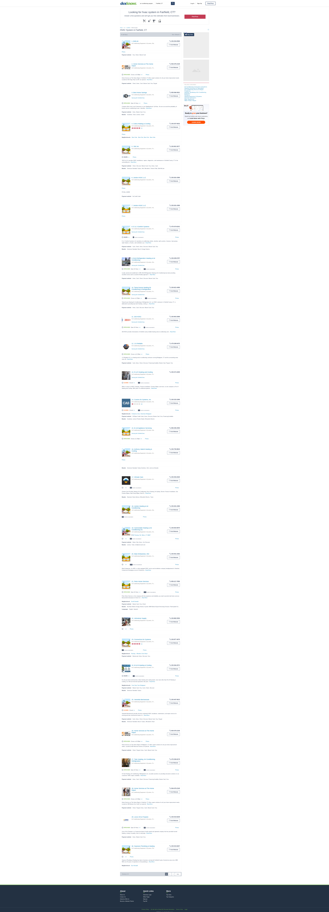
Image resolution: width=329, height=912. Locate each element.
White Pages (146, 897)
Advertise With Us (124, 899)
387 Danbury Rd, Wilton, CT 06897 (142, 535)
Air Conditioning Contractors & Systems (195, 87)
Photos (123, 52)
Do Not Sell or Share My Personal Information (162, 909)
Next (178, 874)
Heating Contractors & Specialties (194, 88)
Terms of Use (179, 909)
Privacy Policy (145, 909)
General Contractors (190, 97)
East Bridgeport (141, 685)
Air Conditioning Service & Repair (194, 89)
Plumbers (154, 848)
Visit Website (174, 44)
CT (124, 27)
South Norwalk (135, 601)
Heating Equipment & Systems (193, 96)
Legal (186, 909)
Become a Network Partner (127, 901)
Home (121, 27)
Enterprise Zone (136, 413)
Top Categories (170, 897)
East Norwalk (134, 865)
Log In (192, 3)
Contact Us (123, 897)
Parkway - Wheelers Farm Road (139, 653)
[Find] (173, 3)
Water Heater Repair (190, 100)
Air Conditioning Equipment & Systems (142, 43)
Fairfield (128, 27)
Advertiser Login (147, 894)
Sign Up (199, 3)
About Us (122, 894)
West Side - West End (137, 137)
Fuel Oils (154, 583)
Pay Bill (145, 901)
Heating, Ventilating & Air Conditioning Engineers (195, 93)
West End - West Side (149, 137)
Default (177, 34)
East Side (134, 685)
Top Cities (168, 894)
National (145, 899)
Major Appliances (189, 99)
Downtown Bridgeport (146, 413)
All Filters (125, 34)
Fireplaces (155, 148)
